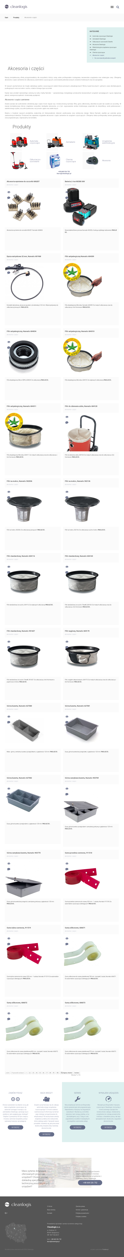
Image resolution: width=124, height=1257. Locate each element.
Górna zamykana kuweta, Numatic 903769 (82, 778)
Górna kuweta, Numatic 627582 (19, 778)
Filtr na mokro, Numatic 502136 (77, 481)
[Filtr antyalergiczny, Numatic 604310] (82, 357)
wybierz (15, 1127)
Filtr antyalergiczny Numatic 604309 (79, 256)
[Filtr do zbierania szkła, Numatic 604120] (82, 432)
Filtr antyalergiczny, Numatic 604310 (79, 331)
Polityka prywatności (82, 1213)
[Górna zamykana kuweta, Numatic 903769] (81, 803)
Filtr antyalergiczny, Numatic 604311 (21, 406)
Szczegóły (8, 192)
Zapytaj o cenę (8, 198)
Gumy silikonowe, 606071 (75, 928)
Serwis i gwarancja (82, 1210)
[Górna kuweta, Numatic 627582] (24, 802)
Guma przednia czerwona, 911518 (78, 853)
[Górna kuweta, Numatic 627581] (82, 730)
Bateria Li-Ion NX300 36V (75, 181)
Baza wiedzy (51, 1210)
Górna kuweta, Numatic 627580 (19, 706)
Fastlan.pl (105, 1249)
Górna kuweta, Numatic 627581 (77, 706)
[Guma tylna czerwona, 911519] (24, 953)
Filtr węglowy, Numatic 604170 (77, 631)
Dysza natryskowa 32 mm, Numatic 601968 (24, 256)
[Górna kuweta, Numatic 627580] (24, 730)
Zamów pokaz (80, 1206)
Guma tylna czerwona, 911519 (19, 928)
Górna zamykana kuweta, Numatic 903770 (23, 853)
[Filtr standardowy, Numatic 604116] (24, 581)
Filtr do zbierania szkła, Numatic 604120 (81, 406)
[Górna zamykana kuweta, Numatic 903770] (24, 878)
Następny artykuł (66, 1073)
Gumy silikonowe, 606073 (75, 1003)
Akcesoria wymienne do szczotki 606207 (23, 181)
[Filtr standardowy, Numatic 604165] (82, 581)
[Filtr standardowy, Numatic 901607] (24, 656)
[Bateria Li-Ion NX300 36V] (80, 207)
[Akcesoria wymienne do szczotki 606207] (24, 207)
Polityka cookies (81, 1216)
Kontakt (49, 1213)
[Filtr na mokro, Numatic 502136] (82, 507)
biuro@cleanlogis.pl (64, 173)
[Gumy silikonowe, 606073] (82, 1028)
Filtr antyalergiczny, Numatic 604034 (21, 331)
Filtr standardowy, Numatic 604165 (79, 556)
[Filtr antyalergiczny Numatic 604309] (82, 282)
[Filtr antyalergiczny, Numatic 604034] (24, 357)
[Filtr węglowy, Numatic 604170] (82, 656)
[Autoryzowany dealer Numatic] (16, 9)
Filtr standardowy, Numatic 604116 (21, 556)
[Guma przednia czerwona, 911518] (82, 878)
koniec (77, 1073)
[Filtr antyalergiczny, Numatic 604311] (24, 432)
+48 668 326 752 (64, 171)
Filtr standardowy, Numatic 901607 (21, 631)
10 (57, 1073)
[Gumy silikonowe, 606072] (24, 1028)
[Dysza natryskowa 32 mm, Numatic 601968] (24, 282)
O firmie (49, 1206)
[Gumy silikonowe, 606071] (82, 953)
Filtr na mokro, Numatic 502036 (19, 481)
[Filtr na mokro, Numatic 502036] (24, 507)
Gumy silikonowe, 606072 (17, 1003)
